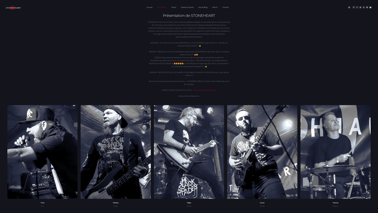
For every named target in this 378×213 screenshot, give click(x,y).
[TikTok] (367, 7)
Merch (215, 7)
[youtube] (360, 7)
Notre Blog (203, 7)
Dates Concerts (187, 7)
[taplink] (353, 7)
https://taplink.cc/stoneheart (204, 90)
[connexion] (349, 7)
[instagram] (363, 7)
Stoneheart (162, 7)
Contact (225, 7)
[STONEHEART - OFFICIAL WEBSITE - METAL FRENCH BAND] (13, 8)
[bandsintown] (370, 7)
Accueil (150, 7)
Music (173, 7)
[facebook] (357, 7)
